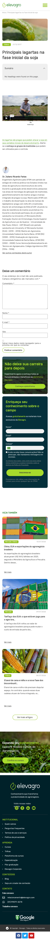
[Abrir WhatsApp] (44, 934)
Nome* (9, 427)
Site (4, 332)
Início (4, 13)
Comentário (8, 283)
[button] (44, 68)
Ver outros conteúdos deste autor (17, 253)
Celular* (9, 444)
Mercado (8, 542)
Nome (5, 313)
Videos (6, 45)
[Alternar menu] (45, 5)
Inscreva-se (25, 472)
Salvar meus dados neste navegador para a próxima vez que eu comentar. (21, 344)
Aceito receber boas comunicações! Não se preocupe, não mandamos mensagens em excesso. (25, 454)
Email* (8, 436)
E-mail (5, 322)
